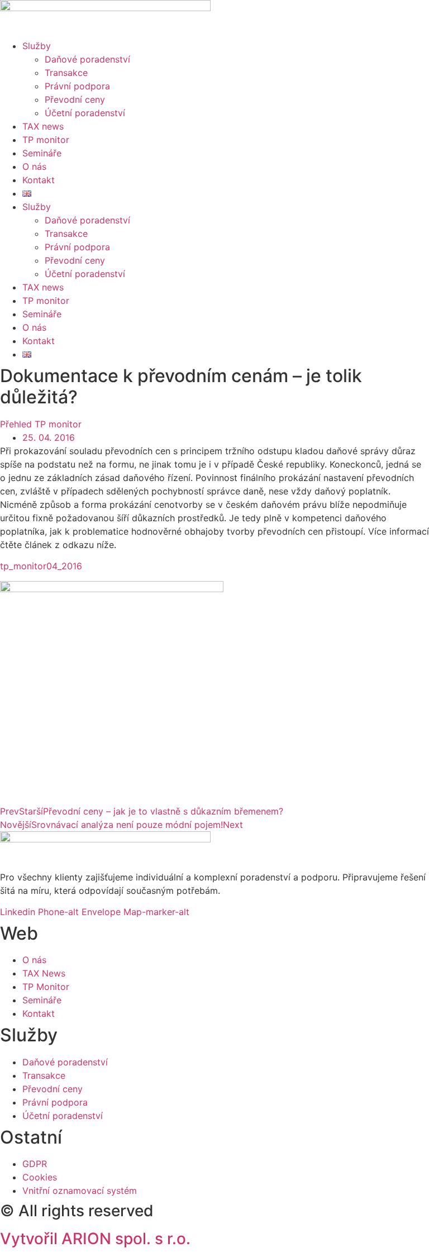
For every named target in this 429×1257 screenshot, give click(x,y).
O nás (34, 166)
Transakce (66, 72)
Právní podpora (77, 86)
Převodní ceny (75, 99)
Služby (36, 45)
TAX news (43, 126)
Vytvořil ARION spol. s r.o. (95, 1238)
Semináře (41, 153)
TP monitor (45, 139)
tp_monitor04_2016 (41, 566)
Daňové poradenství (87, 59)
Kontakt (38, 179)
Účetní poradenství (85, 112)
